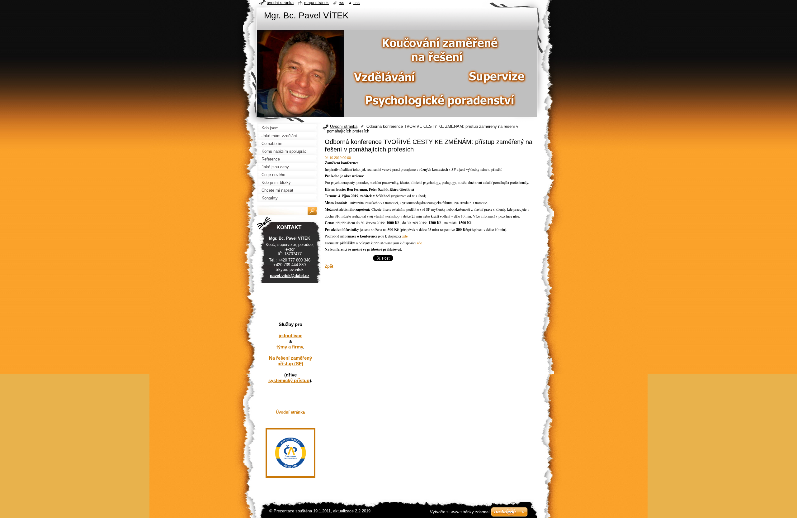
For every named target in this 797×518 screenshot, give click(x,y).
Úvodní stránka (343, 126)
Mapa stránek (316, 2)
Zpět (329, 266)
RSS (341, 2)
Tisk (356, 2)
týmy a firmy (289, 346)
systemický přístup (288, 380)
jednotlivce (290, 335)
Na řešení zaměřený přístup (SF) (290, 360)
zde (419, 242)
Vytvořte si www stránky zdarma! (460, 512)
